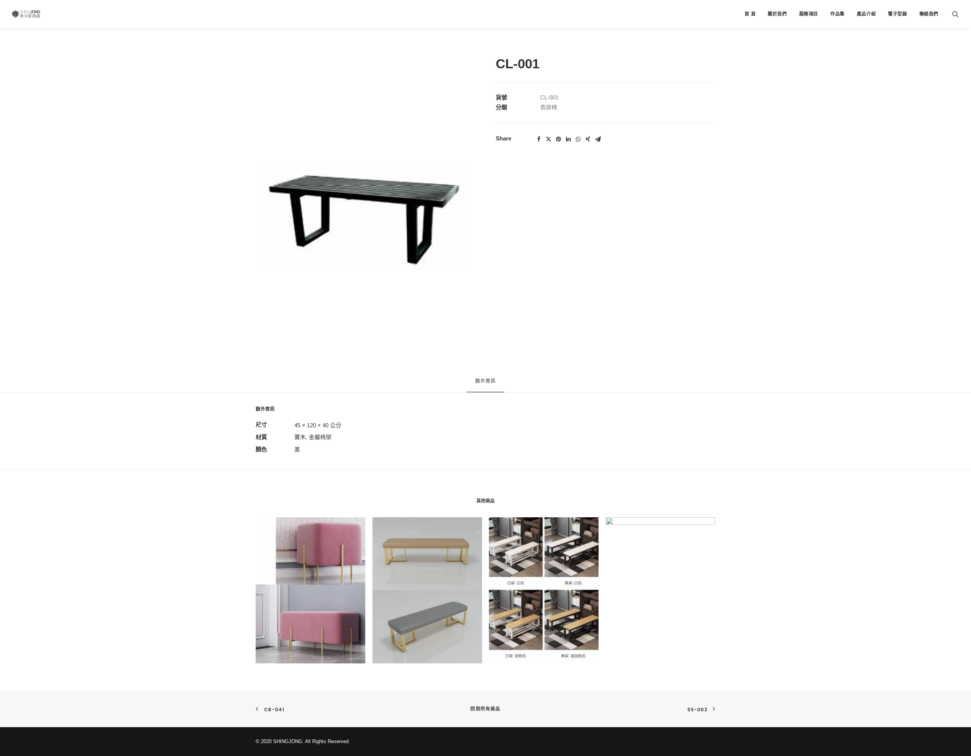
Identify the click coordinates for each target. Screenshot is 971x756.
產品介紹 (866, 14)
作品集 (837, 14)
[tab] (485, 384)
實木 (300, 437)
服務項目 (808, 14)
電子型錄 (897, 14)
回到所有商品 (485, 709)
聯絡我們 (928, 14)
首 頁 (750, 14)
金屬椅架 (320, 437)
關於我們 (777, 14)
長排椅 (548, 107)
